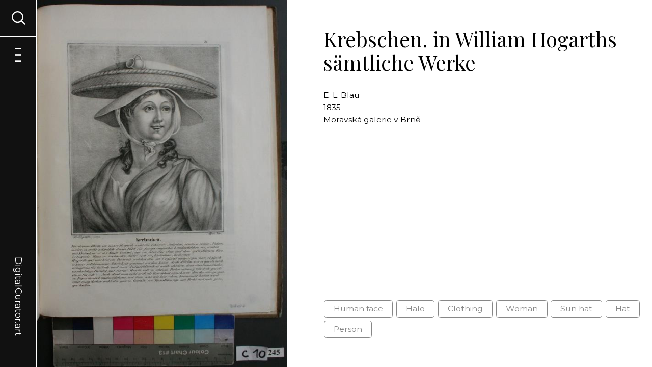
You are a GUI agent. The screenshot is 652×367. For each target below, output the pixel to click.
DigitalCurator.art (18, 284)
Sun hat (576, 308)
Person (348, 329)
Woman (522, 308)
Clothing (465, 308)
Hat (622, 308)
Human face (358, 308)
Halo (415, 308)
